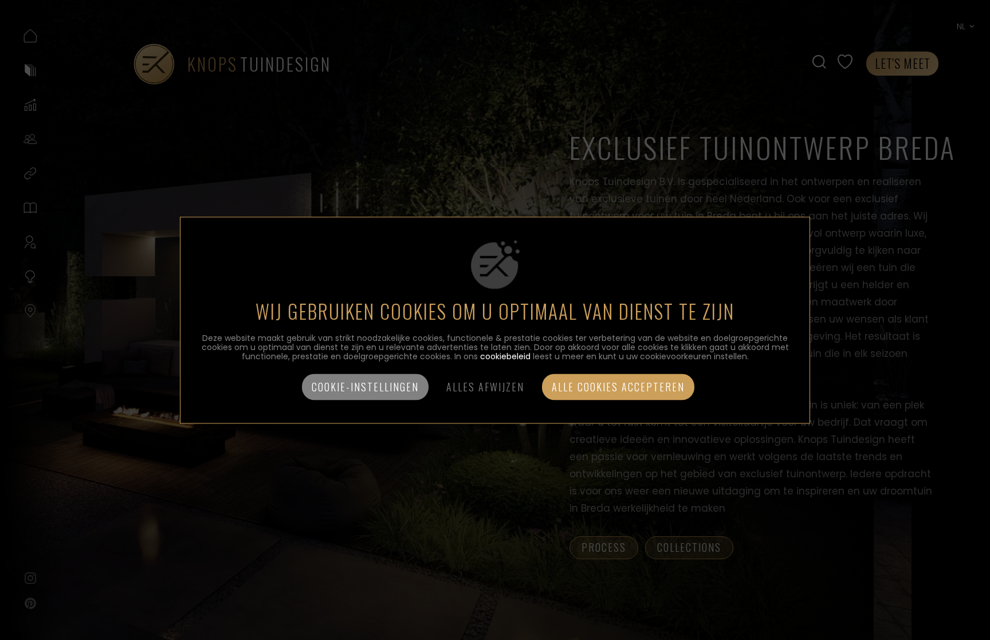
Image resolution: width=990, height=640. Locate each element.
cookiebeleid (505, 356)
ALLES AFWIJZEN (485, 386)
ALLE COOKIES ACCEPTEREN (618, 386)
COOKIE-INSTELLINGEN (365, 386)
